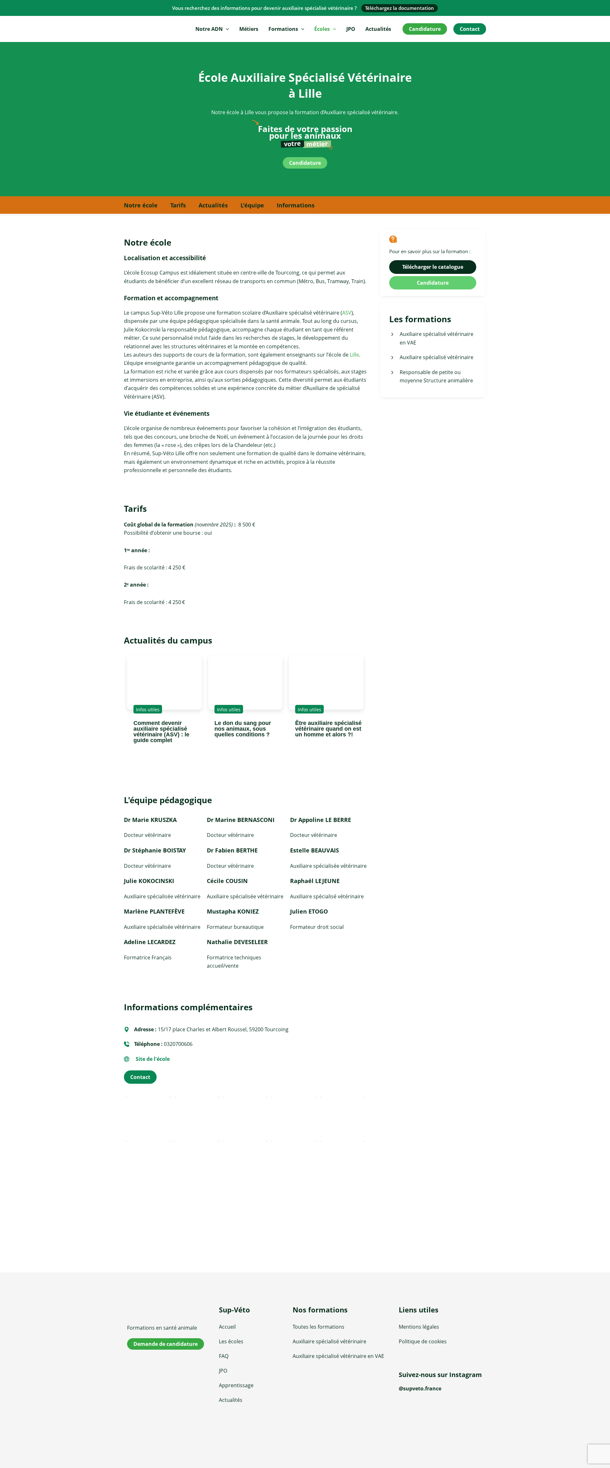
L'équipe (252, 205)
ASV (346, 312)
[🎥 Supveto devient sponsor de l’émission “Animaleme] (469, 1410)
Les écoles (231, 1341)
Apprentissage (236, 1385)
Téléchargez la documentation (399, 8)
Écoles (322, 28)
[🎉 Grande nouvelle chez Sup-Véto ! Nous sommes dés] (469, 1427)
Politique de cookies (423, 1341)
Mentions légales (419, 1326)
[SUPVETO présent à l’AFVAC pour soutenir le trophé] (440, 1410)
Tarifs (178, 205)
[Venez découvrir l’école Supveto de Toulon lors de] (412, 1427)
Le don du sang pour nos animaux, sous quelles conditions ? (242, 729)
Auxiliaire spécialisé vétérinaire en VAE (338, 1356)
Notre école (141, 205)
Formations (283, 28)
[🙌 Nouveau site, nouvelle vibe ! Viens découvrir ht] (440, 1427)
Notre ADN (209, 28)
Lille (354, 354)
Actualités (378, 28)
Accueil (227, 1326)
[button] (226, 29)
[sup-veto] (169, 1311)
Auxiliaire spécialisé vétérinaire (329, 1341)
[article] (164, 682)
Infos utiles (147, 709)
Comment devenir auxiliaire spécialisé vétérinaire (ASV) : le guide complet (161, 731)
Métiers (248, 28)
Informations (296, 205)
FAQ (223, 1356)
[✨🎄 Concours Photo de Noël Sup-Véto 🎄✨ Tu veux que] (412, 1410)
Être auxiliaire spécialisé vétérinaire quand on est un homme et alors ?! (328, 729)
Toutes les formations (318, 1326)
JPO (350, 28)
